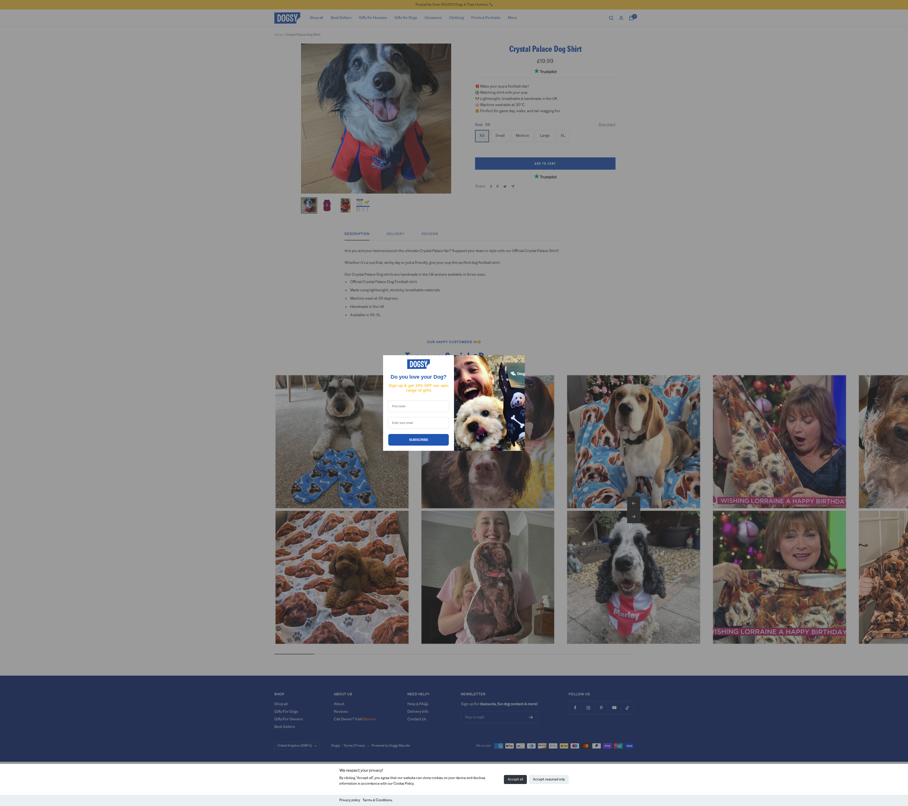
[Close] (519, 361)
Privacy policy (349, 800)
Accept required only (549, 779)
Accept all (515, 779)
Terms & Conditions (377, 800)
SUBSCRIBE (418, 440)
